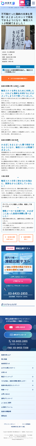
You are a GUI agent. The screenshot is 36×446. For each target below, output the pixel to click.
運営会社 (4, 416)
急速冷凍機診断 (6, 411)
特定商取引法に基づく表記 (18, 426)
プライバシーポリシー (9, 424)
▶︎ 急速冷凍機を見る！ (26, 238)
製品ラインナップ (6, 376)
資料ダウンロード (6, 398)
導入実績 (4, 359)
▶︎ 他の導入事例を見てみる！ (10, 238)
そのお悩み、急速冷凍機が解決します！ (13, 381)
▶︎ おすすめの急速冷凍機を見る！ (18, 78)
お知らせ (4, 372)
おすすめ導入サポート (8, 368)
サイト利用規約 (26, 424)
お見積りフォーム (6, 407)
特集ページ (4, 389)
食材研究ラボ (5, 363)
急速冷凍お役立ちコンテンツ (10, 385)
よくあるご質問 (6, 402)
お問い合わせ (5, 394)
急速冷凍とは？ (6, 355)
